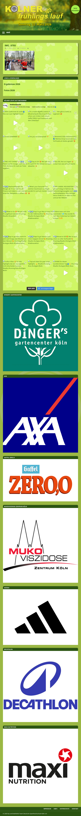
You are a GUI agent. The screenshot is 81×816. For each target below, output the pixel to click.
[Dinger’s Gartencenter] (40, 371)
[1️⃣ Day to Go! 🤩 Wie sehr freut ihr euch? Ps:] (40, 172)
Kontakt (75, 809)
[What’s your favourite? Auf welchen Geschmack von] (40, 197)
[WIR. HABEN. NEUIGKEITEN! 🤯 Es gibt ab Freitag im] (65, 197)
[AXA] (40, 452)
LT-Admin (23, 48)
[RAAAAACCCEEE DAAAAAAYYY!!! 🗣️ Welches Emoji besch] (65, 147)
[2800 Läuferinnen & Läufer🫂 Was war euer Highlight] (15, 122)
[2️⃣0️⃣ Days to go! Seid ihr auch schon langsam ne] (40, 247)
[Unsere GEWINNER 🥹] (15, 147)
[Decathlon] (40, 721)
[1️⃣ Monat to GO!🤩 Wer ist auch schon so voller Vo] (65, 247)
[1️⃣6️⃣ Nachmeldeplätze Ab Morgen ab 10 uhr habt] (15, 197)
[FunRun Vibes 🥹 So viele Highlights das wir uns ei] (15, 272)
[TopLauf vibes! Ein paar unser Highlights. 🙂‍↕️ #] (40, 272)
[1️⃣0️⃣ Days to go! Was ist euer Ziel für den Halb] (40, 222)
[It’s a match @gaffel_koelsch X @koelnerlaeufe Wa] (40, 122)
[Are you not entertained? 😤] (40, 147)
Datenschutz (64, 809)
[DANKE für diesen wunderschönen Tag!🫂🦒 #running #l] (65, 272)
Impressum (47, 809)
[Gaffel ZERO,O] (40, 501)
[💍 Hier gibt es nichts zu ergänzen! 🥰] (65, 122)
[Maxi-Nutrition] (40, 803)
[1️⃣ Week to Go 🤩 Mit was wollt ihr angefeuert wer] (15, 222)
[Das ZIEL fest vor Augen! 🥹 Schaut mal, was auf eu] (65, 172)
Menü (8, 32)
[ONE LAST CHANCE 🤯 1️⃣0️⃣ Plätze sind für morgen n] (15, 172)
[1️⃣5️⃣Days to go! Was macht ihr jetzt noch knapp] (15, 247)
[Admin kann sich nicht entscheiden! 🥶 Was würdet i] (65, 222)
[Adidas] (40, 617)
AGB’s (55, 809)
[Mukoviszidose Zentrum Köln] (40, 582)
